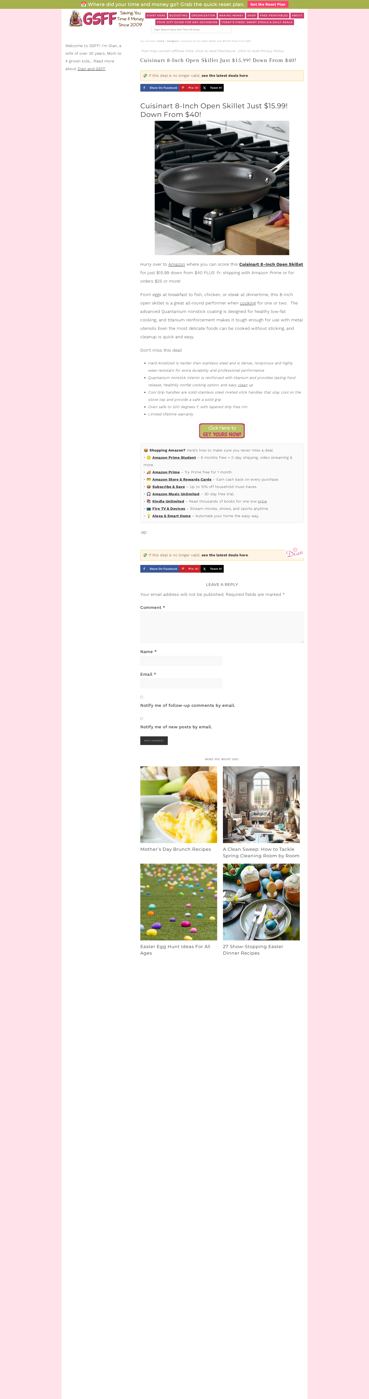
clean (243, 385)
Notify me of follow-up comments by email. (187, 705)
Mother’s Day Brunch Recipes (175, 849)
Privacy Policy (271, 51)
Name (148, 651)
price (262, 501)
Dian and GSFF (92, 68)
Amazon (176, 264)
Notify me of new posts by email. (176, 726)
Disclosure (226, 51)
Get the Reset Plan (268, 4)
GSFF (105, 18)
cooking (248, 303)
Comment (152, 607)
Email (148, 674)
